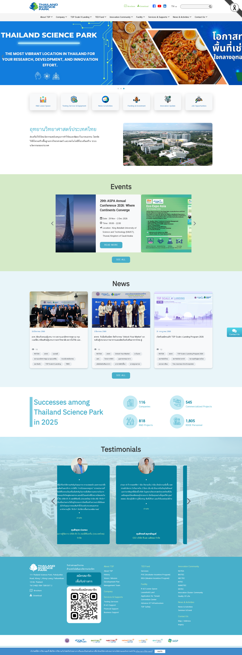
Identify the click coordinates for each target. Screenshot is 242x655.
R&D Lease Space (43, 106)
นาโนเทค (137, 353)
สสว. (98, 359)
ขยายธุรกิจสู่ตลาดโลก (196, 359)
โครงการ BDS (108, 359)
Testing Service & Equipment (74, 106)
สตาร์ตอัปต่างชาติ (179, 359)
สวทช (46, 353)
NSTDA (36, 353)
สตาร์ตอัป (37, 364)
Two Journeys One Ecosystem (183, 364)
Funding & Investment (137, 106)
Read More (180, 245)
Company (108, 591)
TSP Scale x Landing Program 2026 (190, 353)
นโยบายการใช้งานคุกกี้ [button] (144, 651)
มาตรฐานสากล (135, 364)
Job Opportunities (198, 106)
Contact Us (234, 334)
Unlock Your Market (122, 353)
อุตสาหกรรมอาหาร (124, 359)
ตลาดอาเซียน (163, 364)
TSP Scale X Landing (53, 364)
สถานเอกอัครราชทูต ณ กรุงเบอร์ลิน (45, 359)
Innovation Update (167, 106)
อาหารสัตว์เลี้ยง (120, 364)
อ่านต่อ (99, 500)
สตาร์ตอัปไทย (163, 359)
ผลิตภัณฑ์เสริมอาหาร (103, 364)
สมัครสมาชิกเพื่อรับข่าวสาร (83, 578)
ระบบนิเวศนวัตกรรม (67, 359)
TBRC (68, 364)
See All (121, 260)
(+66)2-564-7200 (40, 585)
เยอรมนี (55, 353)
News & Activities (105, 106)
